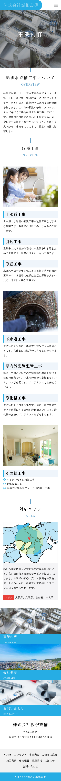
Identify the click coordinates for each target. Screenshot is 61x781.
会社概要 (24, 760)
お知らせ (50, 760)
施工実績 (11, 760)
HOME (8, 754)
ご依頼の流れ (49, 754)
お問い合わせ (30, 766)
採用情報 (37, 760)
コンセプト (20, 754)
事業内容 (34, 754)
